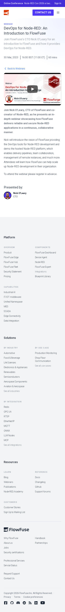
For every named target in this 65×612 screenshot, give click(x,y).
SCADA (7, 311)
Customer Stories (12, 507)
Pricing (7, 276)
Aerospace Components (15, 381)
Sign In (57, 3)
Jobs (6, 547)
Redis (6, 407)
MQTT (7, 426)
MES (6, 306)
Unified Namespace (13, 301)
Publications (10, 487)
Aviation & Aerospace (14, 386)
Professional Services (14, 560)
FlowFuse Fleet (11, 267)
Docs (37, 477)
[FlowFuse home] (6, 12)
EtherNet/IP (9, 421)
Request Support (12, 573)
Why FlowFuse (11, 538)
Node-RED (40, 262)
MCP (6, 440)
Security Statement (12, 271)
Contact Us (43, 12)
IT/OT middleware (12, 297)
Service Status (10, 565)
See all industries (12, 391)
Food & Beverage (12, 358)
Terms (17, 597)
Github (38, 487)
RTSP (6, 416)
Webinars (8, 482)
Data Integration (11, 320)
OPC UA (8, 411)
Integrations (41, 271)
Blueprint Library (43, 276)
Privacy (7, 597)
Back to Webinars (16, 68)
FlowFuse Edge (11, 257)
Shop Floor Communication (43, 359)
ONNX (7, 430)
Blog (6, 477)
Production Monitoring (46, 353)
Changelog (40, 482)
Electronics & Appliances (15, 367)
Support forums (43, 491)
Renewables (9, 372)
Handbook (40, 538)
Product (8, 252)
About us (8, 543)
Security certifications (14, 552)
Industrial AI (9, 292)
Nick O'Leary (19, 193)
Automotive (9, 353)
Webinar (8, 24)
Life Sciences (10, 362)
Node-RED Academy (13, 491)
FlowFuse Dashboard (45, 252)
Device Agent (41, 257)
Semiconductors (12, 377)
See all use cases (43, 365)
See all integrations (13, 445)
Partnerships (41, 543)
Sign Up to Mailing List (14, 512)
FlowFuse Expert (43, 267)
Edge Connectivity (12, 316)
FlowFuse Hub (11, 262)
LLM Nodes (9, 435)
